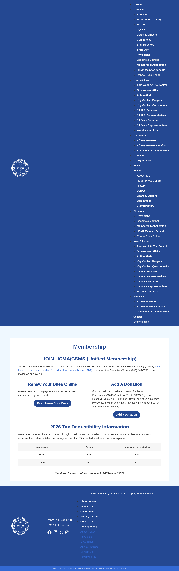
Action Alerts (144, 95)
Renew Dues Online (148, 75)
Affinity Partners (146, 140)
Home (139, 4)
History (141, 24)
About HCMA (144, 14)
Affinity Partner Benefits (151, 145)
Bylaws (141, 29)
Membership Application (151, 65)
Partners (140, 135)
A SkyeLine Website (119, 568)
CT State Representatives (152, 125)
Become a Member (148, 59)
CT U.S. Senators (147, 110)
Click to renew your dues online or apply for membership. (123, 493)
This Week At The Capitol (152, 85)
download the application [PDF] (74, 370)
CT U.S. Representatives (151, 115)
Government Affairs (148, 90)
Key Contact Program (150, 100)
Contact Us (87, 521)
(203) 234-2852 (61, 525)
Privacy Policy (88, 526)
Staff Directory (145, 44)
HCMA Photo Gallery (149, 19)
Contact (140, 155)
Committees (144, 39)
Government (87, 511)
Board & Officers (147, 34)
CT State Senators (148, 120)
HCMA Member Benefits (151, 70)
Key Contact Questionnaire (153, 105)
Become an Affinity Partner (153, 150)
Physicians (141, 50)
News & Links (143, 80)
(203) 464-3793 (143, 160)
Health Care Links (147, 130)
